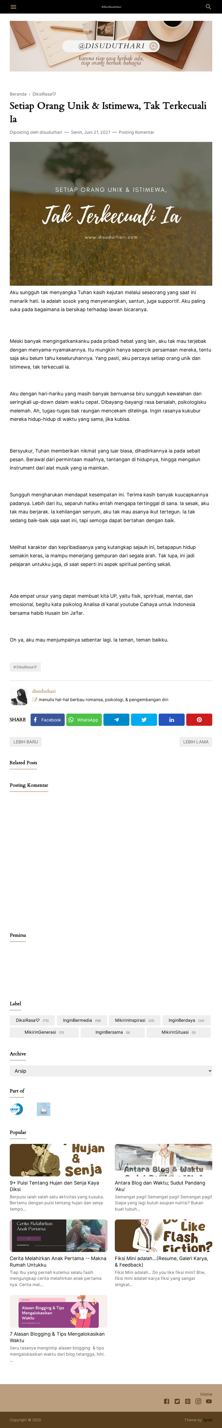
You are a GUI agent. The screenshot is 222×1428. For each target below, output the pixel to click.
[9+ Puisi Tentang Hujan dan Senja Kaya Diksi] (58, 1174)
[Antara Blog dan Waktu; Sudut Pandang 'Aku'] (164, 1174)
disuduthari (44, 691)
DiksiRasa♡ (27, 667)
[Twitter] (144, 720)
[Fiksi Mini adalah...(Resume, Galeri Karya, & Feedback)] (164, 1250)
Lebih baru (26, 741)
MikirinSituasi (178, 1032)
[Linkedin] (172, 720)
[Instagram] (198, 1402)
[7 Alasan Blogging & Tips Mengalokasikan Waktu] (58, 1326)
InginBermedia (81, 1020)
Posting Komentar (136, 132)
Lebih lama (196, 741)
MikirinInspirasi (134, 1020)
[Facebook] (166, 1402)
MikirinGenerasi (44, 1032)
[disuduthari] (111, 6)
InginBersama (112, 1032)
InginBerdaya (186, 1020)
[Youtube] (208, 1402)
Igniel (207, 1420)
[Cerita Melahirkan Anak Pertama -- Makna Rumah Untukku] (58, 1250)
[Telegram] (116, 720)
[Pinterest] (199, 720)
